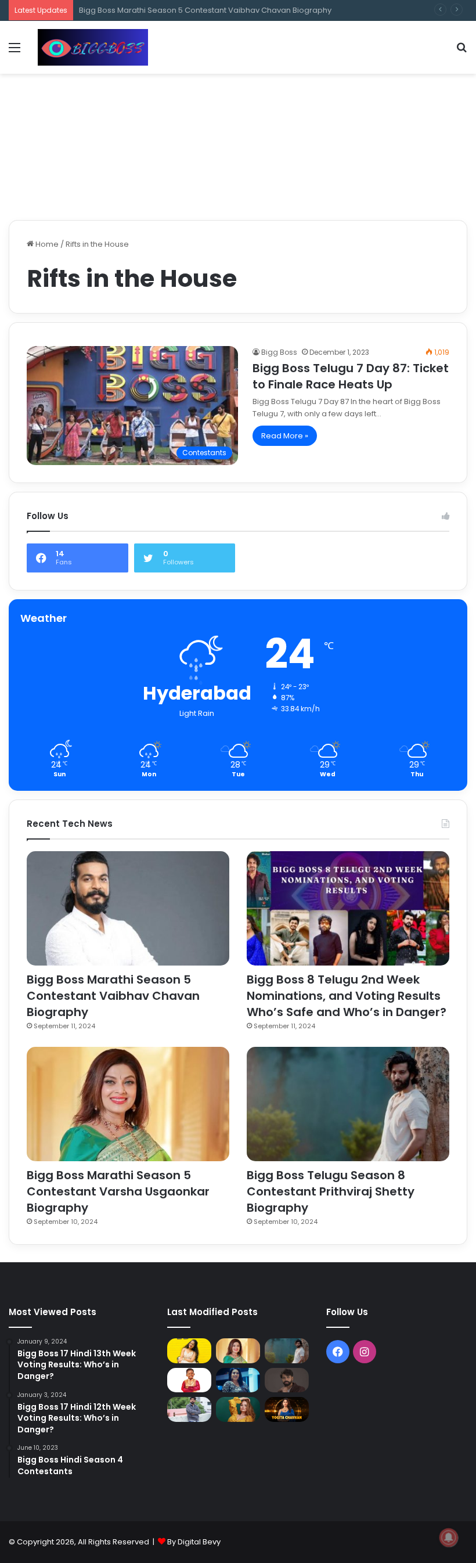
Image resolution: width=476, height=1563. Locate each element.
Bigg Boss (279, 352)
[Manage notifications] (448, 1537)
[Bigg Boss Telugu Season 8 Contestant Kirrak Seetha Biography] (189, 1350)
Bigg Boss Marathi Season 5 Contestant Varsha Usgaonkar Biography (118, 1191)
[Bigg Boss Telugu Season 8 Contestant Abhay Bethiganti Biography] (189, 1409)
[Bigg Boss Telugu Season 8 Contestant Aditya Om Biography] (287, 1380)
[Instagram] (364, 1351)
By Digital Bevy (194, 1541)
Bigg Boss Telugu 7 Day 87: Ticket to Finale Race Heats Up (351, 376)
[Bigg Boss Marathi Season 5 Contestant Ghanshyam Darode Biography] (189, 1380)
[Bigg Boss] (93, 47)
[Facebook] (337, 1351)
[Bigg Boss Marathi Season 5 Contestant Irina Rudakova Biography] (238, 1409)
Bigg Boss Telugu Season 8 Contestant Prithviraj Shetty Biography (330, 1191)
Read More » (284, 435)
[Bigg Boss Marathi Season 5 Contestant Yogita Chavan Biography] (287, 1409)
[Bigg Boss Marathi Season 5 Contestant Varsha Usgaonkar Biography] (128, 1104)
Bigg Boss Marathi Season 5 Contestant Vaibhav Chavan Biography (113, 995)
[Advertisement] (238, 111)
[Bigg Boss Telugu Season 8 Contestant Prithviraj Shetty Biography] (348, 1104)
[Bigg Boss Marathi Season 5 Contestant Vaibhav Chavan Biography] (128, 908)
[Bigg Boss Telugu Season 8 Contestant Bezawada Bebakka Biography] (238, 1380)
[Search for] (461, 52)
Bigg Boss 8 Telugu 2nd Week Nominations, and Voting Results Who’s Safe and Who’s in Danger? (346, 995)
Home (46, 244)
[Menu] (14, 52)
